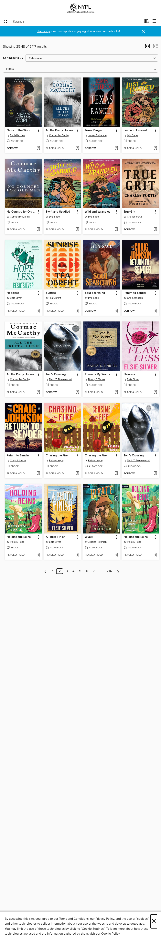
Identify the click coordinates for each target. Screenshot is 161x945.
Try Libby (43, 31)
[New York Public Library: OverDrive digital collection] (80, 8)
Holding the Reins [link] (19, 537)
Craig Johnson (135, 298)
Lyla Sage (132, 135)
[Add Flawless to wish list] (155, 392)
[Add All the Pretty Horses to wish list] (77, 148)
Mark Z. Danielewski (60, 379)
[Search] (5, 21)
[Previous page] (45, 571)
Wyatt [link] (89, 537)
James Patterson (97, 135)
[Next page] (118, 571)
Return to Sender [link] (135, 293)
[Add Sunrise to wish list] (77, 311)
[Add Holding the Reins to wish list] (38, 555)
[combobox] (72, 21)
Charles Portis (134, 216)
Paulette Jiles (17, 135)
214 (109, 571)
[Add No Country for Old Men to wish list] (38, 229)
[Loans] (146, 22)
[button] (147, 47)
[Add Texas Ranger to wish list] (116, 148)
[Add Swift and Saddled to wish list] (77, 229)
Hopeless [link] (13, 293)
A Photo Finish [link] (55, 537)
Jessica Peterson (97, 542)
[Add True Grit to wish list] (155, 229)
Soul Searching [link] (95, 293)
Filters (10, 69)
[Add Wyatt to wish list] (116, 555)
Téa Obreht (55, 298)
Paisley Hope (56, 460)
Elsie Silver (16, 298)
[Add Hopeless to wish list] (38, 311)
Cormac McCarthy (59, 135)
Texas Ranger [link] (93, 130)
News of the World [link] (19, 130)
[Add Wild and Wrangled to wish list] (116, 229)
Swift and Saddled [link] (58, 212)
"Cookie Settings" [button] (92, 929)
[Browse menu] (154, 21)
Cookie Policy (110, 934)
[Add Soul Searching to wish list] (116, 311)
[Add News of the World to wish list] (38, 148)
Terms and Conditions (74, 919)
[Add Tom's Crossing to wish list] (77, 392)
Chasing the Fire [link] (57, 455)
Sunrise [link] (51, 293)
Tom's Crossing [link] (56, 374)
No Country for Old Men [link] (22, 212)
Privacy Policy (104, 919)
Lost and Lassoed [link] (135, 130)
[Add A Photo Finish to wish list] (77, 555)
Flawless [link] (129, 374)
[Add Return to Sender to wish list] (155, 311)
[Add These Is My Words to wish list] (116, 392)
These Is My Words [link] (97, 374)
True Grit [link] (129, 212)
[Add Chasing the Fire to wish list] (77, 473)
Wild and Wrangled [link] (98, 212)
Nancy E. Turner (96, 379)
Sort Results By (13, 58)
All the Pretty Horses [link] (59, 130)
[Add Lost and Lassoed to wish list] (155, 148)
